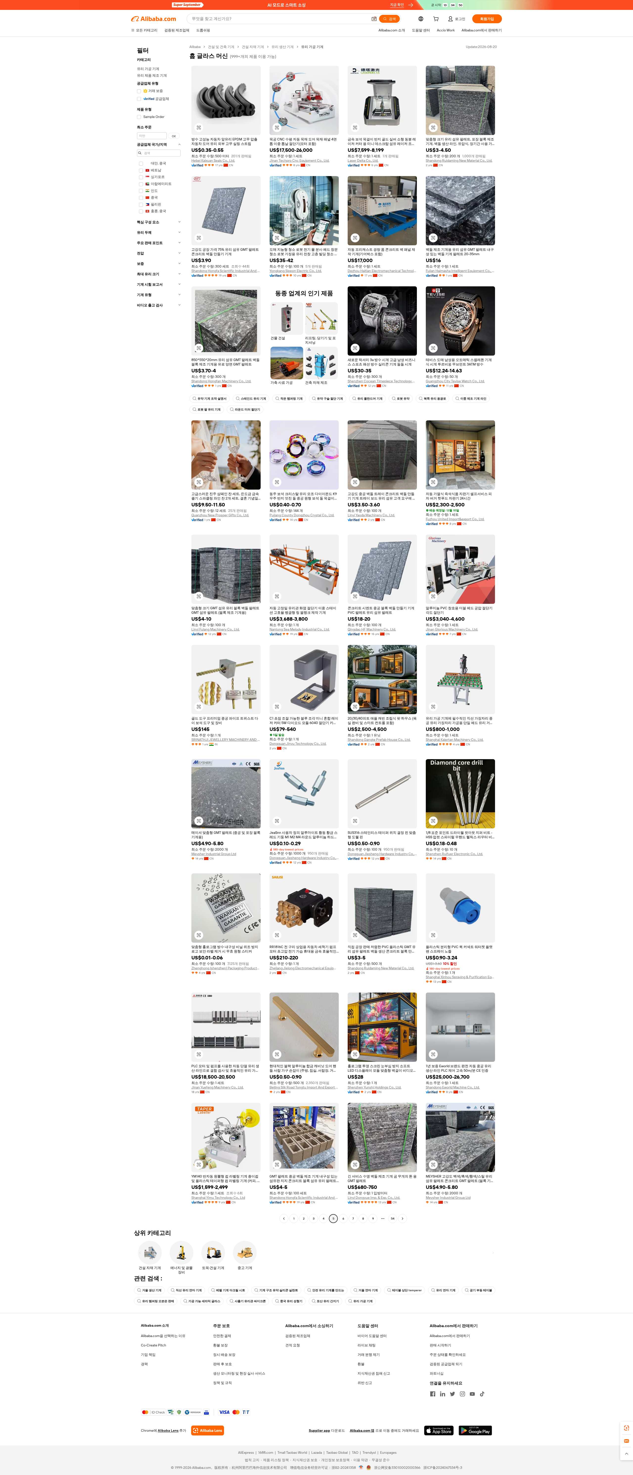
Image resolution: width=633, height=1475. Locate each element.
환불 (361, 1364)
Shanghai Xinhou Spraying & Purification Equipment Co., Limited (460, 977)
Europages (388, 1452)
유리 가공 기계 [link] (312, 47)
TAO (355, 1452)
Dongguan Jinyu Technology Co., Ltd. (298, 744)
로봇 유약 (403, 398)
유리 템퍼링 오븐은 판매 (158, 1301)
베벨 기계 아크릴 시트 (230, 1290)
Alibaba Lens (168, 1430)
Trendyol (369, 1452)
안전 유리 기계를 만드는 (328, 1290)
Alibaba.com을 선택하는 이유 (163, 1336)
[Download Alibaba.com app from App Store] (439, 1430)
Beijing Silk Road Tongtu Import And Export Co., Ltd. (304, 1087)
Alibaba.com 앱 (362, 1430)
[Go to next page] (402, 1218)
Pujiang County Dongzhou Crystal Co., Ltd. (302, 515)
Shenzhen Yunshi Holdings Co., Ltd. (374, 1087)
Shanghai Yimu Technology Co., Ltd (218, 1198)
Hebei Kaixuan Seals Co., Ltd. (213, 160)
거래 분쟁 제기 (369, 1355)
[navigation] (158, 633)
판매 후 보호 (222, 1364)
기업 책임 (148, 1355)
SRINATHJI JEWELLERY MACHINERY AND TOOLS (226, 740)
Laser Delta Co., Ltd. (363, 160)
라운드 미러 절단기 (247, 409)
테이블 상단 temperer (407, 1290)
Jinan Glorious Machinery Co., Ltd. (452, 629)
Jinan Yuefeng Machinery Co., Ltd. (217, 1087)
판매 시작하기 (440, 1345)
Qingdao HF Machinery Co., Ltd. (372, 629)
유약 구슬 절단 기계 (330, 398)
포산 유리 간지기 (328, 1301)
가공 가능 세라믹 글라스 (204, 1301)
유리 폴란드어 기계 (370, 398)
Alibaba (195, 47)
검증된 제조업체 (297, 1336)
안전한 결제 (222, 1336)
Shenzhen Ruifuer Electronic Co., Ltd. (454, 854)
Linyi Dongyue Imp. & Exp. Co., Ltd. (374, 1198)
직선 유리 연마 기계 (189, 1290)
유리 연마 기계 (445, 1290)
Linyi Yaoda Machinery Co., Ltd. (371, 515)
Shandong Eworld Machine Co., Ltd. (453, 1087)
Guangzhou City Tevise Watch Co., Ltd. (455, 381)
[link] (626, 1428)
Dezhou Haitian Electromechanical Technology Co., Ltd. (382, 271)
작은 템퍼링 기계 (291, 398)
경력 (144, 1364)
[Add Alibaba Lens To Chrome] (207, 1430)
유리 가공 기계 (363, 1301)
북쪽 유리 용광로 (435, 398)
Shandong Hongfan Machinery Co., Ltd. (221, 381)
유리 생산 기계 (282, 47)
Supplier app (319, 1430)
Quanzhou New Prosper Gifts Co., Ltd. (220, 515)
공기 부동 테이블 (481, 1290)
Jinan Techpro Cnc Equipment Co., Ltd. (299, 160)
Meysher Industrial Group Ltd (213, 854)
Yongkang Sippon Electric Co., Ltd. (296, 271)
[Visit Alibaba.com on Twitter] (452, 1394)
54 (392, 1218)
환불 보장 (220, 1345)
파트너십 (437, 1373)
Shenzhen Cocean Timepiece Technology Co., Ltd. (382, 381)
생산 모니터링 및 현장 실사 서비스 (239, 1373)
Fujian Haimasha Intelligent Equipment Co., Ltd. (460, 271)
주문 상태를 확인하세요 (448, 1355)
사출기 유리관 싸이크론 (250, 1301)
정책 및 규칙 (222, 1383)
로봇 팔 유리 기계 (209, 409)
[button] (374, 19)
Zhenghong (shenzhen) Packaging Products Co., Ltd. (226, 968)
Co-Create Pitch (153, 1345)
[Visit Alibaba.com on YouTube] (472, 1394)
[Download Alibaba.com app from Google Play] (475, 1430)
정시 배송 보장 (224, 1355)
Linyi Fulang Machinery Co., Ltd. (215, 629)
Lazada (316, 1452)
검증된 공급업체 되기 (446, 1364)
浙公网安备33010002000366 (397, 1468)
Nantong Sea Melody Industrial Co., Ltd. (300, 629)
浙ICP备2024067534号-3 (442, 1468)
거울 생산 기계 (151, 1290)
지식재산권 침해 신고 (374, 1373)
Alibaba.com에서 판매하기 (450, 1336)
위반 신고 (365, 1383)
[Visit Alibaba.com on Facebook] (433, 1394)
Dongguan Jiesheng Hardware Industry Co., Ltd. (304, 858)
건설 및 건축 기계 (221, 47)
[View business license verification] (361, 1467)
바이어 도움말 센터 (372, 1336)
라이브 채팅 (367, 1345)
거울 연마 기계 (368, 1290)
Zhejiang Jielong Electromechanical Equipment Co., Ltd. (304, 968)
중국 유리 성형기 (291, 1301)
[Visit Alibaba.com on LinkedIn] (443, 1394)
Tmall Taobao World (292, 1452)
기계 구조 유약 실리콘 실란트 (278, 1290)
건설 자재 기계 (253, 47)
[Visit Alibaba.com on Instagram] (462, 1394)
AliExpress (246, 1452)
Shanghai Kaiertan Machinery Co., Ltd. (454, 740)
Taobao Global (337, 1452)
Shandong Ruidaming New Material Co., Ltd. (459, 160)
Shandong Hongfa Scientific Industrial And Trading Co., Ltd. (226, 271)
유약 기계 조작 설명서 (212, 398)
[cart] (437, 20)
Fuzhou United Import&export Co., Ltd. (455, 519)
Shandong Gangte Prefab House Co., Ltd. (379, 740)
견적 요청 (292, 1345)
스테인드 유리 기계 (253, 398)
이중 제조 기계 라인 (473, 398)
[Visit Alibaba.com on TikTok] (482, 1394)
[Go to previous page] (283, 1218)
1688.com (265, 1452)
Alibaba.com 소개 (155, 1325)
